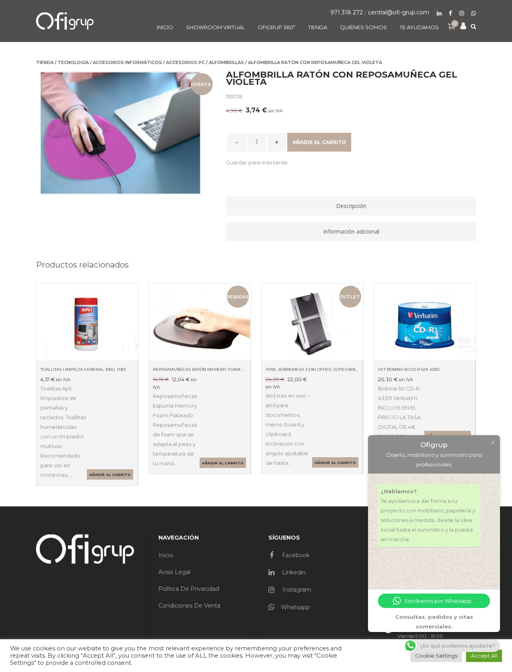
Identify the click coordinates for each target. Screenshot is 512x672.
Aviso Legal (174, 572)
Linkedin (293, 572)
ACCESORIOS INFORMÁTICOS (127, 62)
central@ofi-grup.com (398, 12)
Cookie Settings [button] (436, 655)
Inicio (165, 555)
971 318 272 (346, 12)
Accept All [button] (484, 655)
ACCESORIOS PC (185, 62)
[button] (257, 162)
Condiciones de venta (189, 605)
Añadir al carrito (319, 142)
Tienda (45, 62)
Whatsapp (295, 607)
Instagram (296, 589)
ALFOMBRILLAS (226, 62)
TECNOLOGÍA (73, 62)
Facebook (295, 555)
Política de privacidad (188, 588)
